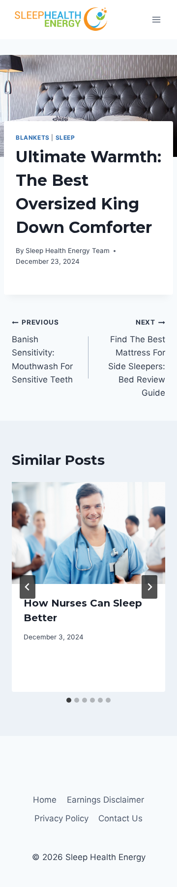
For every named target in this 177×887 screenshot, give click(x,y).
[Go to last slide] (27, 587)
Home (45, 800)
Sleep (65, 137)
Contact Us (120, 818)
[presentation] (88, 533)
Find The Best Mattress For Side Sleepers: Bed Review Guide (136, 357)
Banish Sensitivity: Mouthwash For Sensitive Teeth (42, 351)
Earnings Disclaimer (105, 800)
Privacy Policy (61, 818)
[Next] (149, 587)
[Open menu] (156, 19)
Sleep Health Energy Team (68, 250)
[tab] (68, 700)
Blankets (33, 137)
